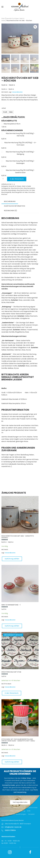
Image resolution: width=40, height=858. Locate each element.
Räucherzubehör (29, 188)
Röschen (4, 194)
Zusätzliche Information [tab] (14, 206)
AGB (28, 811)
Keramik (4, 190)
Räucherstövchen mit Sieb (26, 190)
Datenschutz (18, 807)
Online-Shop (26, 778)
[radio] (5, 112)
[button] (2, 7)
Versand (31, 814)
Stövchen (31, 192)
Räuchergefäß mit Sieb (20, 192)
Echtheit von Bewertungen (16, 814)
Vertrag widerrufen (20, 802)
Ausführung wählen (12, 559)
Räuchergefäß (6, 192)
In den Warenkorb (17, 179)
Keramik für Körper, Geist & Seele (20, 186)
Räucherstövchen (17, 188)
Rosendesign (12, 190)
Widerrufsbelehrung (17, 811)
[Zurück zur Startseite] (20, 7)
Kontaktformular (8, 785)
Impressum (6, 807)
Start (3, 18)
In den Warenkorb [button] (11, 693)
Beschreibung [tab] (10, 201)
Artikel (4, 108)
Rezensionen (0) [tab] (10, 210)
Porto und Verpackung (26, 791)
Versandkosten (17, 92)
